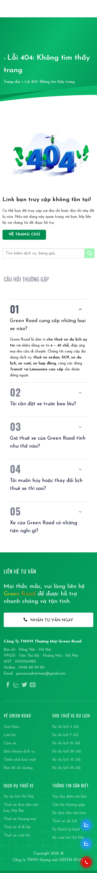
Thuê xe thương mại (20, 819)
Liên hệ (10, 735)
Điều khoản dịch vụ (19, 752)
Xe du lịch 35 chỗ (66, 760)
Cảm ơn (10, 743)
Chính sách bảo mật (20, 760)
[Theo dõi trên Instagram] (16, 685)
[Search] (82, 8)
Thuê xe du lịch (64, 821)
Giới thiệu (11, 727)
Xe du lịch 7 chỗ (65, 735)
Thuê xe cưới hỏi (17, 835)
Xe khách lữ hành (66, 829)
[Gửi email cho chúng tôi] (32, 685)
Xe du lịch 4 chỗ (65, 727)
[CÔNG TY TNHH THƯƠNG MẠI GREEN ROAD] (17, 8)
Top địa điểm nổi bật (69, 797)
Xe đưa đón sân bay (69, 813)
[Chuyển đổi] (80, 309)
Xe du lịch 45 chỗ (66, 768)
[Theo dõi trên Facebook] (8, 685)
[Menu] (90, 8)
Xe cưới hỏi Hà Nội (68, 838)
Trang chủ (12, 82)
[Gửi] (90, 253)
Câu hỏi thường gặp (68, 805)
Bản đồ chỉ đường (18, 768)
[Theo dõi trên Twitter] (24, 685)
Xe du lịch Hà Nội (19, 797)
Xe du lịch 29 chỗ (66, 752)
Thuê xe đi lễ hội (17, 827)
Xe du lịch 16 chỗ (66, 743)
